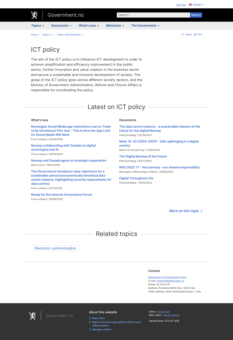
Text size (181, 4)
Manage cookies (101, 329)
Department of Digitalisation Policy (167, 277)
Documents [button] (60, 25)
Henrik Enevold (171, 315)
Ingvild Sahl (163, 311)
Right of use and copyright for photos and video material (116, 324)
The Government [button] (144, 25)
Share (188, 34)
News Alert (98, 318)
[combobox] (153, 15)
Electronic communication (55, 248)
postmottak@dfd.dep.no (170, 280)
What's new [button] (88, 25)
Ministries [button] (114, 25)
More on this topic (184, 211)
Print (199, 34)
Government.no (66, 15)
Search (196, 15)
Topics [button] (36, 25)
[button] (47, 34)
